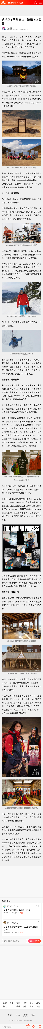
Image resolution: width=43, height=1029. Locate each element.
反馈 (25, 1014)
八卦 (11, 1006)
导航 (18, 1014)
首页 (10, 1014)
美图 (18, 1003)
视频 (5, 1003)
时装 (21, 2)
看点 (31, 1003)
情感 (18, 1006)
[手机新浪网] (3, 2)
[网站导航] (40, 2)
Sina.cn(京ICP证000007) (16, 1020)
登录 (33, 1014)
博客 (25, 1003)
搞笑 (5, 1006)
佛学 (31, 1006)
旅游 (25, 1006)
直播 (11, 1003)
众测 (38, 1006)
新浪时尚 (12, 2)
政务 (38, 1003)
